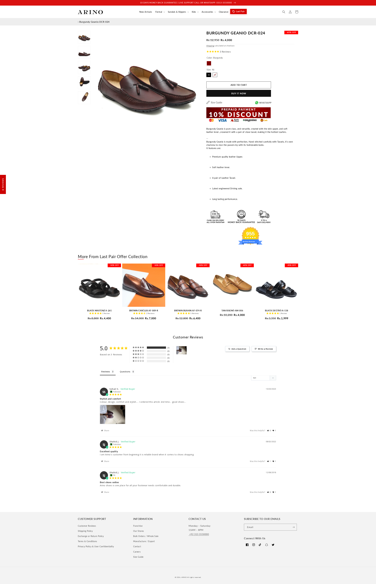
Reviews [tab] (105, 371)
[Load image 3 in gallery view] (84, 67)
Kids (194, 12)
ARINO (184, 577)
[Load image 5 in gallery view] (84, 97)
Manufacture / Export (144, 541)
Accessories (207, 12)
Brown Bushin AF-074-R (188, 310)
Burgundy (209, 63)
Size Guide (216, 102)
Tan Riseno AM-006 (232, 310)
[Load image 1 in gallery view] (84, 37)
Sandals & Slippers (177, 12)
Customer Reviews (87, 526)
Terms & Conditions (87, 541)
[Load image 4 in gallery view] (84, 82)
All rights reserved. (194, 577)
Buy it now (238, 93)
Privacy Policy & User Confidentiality (96, 546)
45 (215, 74)
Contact (137, 546)
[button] (160, 12)
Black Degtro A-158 (276, 310)
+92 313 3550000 (199, 534)
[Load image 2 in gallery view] (84, 52)
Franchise (137, 526)
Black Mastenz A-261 (99, 310)
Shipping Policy (85, 531)
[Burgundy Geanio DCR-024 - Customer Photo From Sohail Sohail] (181, 350)
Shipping (210, 46)
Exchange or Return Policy (91, 536)
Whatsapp (265, 102)
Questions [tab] (125, 371)
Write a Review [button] (265, 349)
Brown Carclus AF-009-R (143, 310)
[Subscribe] (293, 527)
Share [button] (106, 430)
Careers (137, 551)
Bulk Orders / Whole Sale (145, 536)
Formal (158, 12)
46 (209, 74)
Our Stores (138, 531)
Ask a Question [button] (238, 349)
